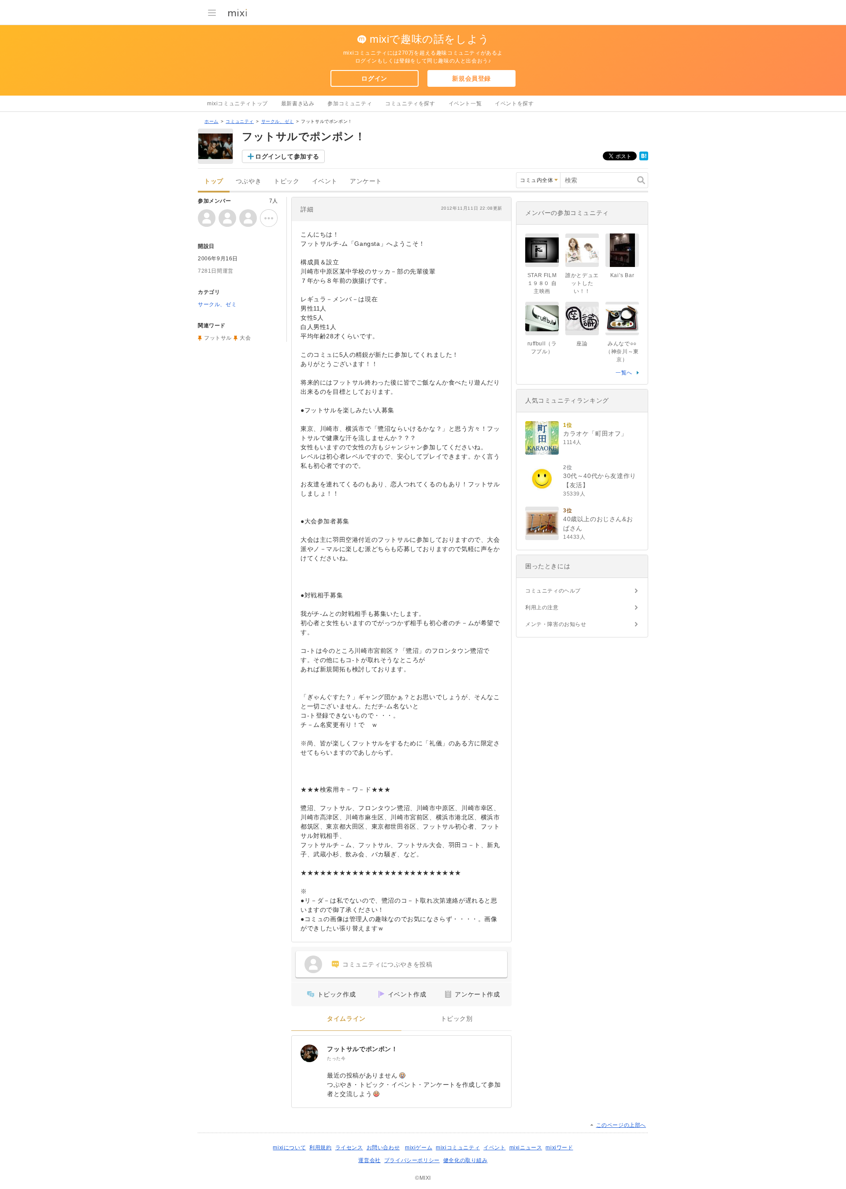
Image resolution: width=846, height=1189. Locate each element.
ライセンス (349, 1148)
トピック (286, 181)
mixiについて (289, 1148)
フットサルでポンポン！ (362, 1048)
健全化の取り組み (465, 1160)
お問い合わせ (383, 1148)
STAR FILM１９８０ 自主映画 (542, 283)
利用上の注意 (542, 607)
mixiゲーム (418, 1148)
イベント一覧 (465, 103)
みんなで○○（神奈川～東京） (622, 352)
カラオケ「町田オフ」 (595, 433)
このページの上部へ (621, 1125)
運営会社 (369, 1160)
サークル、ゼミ (277, 121)
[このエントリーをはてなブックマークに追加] (643, 159)
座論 (581, 344)
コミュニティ (240, 121)
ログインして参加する (287, 156)
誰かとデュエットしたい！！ (582, 283)
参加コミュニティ (349, 103)
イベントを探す (514, 103)
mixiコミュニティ (458, 1148)
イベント (325, 181)
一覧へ (624, 373)
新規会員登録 (471, 78)
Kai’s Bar (622, 275)
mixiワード (559, 1148)
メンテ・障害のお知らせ (555, 624)
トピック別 (457, 1018)
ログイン (374, 78)
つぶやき (248, 181)
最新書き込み (298, 103)
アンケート (366, 181)
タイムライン (346, 1018)
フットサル (218, 338)
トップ (213, 181)
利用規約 (320, 1148)
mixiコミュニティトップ (237, 103)
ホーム (211, 121)
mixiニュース (525, 1148)
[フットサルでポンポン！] (309, 1053)
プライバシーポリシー (412, 1160)
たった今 (336, 1058)
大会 (245, 338)
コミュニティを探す (410, 103)
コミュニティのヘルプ (553, 591)
